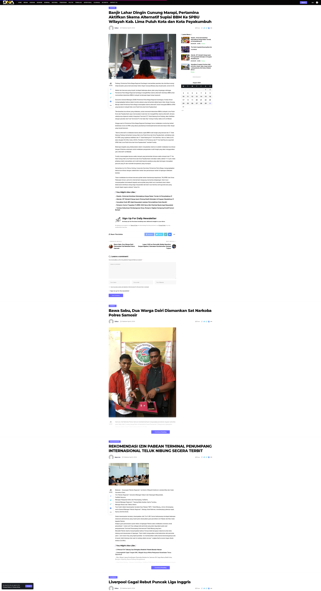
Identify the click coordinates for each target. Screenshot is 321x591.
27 (197, 103)
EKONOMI (112, 7)
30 (210, 103)
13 (197, 96)
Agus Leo (117, 457)
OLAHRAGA (194, 49)
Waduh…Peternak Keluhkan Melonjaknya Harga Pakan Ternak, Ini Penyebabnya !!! (144, 196)
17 (183, 100)
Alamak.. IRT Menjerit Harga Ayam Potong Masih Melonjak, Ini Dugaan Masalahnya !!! (145, 199)
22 (205, 100)
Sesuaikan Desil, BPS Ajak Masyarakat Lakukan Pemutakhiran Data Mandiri (141, 202)
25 (188, 103)
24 (183, 103)
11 (188, 96)
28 (201, 103)
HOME (198, 43)
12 (192, 96)
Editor (117, 28)
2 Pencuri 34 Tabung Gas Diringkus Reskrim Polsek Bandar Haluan (139, 549)
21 (201, 100)
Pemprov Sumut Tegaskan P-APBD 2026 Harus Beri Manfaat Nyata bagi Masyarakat (144, 205)
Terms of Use (16, 587)
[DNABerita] (9, 2)
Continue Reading (160, 432)
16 (210, 96)
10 (183, 96)
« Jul (182, 110)
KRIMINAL (112, 305)
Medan (203, 43)
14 (201, 96)
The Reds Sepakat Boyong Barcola (201, 47)
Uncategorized (114, 441)
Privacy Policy (7, 587)
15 (205, 96)
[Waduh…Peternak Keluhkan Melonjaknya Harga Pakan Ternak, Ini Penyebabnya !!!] (185, 40)
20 (197, 100)
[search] (309, 2)
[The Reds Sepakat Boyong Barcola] (185, 49)
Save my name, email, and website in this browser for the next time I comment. (130, 287)
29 (205, 103)
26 (192, 103)
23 (210, 100)
